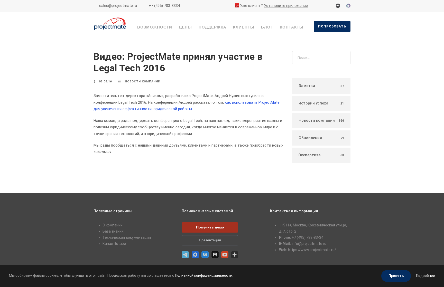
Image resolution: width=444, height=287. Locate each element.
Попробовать (332, 26)
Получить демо (210, 227)
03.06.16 (105, 81)
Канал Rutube (114, 244)
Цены (185, 27)
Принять (396, 276)
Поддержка (212, 27)
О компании (113, 225)
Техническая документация (127, 237)
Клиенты (243, 27)
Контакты (291, 27)
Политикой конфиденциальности (203, 275)
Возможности (154, 27)
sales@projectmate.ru (118, 5)
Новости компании (142, 81)
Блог (267, 27)
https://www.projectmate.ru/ (312, 250)
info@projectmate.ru (309, 244)
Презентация (210, 240)
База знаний (113, 231)
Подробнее (425, 276)
